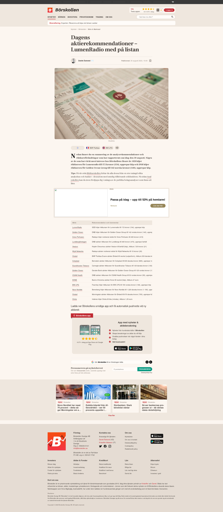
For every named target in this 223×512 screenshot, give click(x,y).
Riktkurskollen (94, 173)
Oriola (74, 299)
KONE (74, 280)
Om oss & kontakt (131, 440)
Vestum (75, 246)
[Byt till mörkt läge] (159, 10)
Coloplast (75, 261)
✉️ (92, 60)
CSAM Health (77, 275)
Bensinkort (102, 473)
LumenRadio (77, 227)
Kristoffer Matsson (106, 442)
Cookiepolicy (129, 446)
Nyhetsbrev (129, 436)
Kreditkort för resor (105, 467)
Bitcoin (153, 467)
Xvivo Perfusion (78, 237)
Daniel (154, 483)
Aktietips (76, 464)
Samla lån (128, 473)
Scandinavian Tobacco (80, 265)
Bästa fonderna (78, 473)
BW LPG (75, 285)
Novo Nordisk (77, 289)
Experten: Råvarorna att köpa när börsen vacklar (73, 23)
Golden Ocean (77, 232)
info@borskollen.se (80, 448)
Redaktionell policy (131, 449)
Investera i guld (156, 473)
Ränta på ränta (53, 473)
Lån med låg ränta (131, 470)
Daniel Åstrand (84, 60)
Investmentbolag (79, 467)
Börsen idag (52, 464)
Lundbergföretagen (79, 241)
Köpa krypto (155, 464)
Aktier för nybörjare (54, 467)
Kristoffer (145, 483)
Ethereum (154, 470)
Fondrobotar (77, 470)
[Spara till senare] (150, 61)
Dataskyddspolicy (146, 372)
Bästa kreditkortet (105, 464)
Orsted (74, 256)
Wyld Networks (77, 251)
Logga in (169, 10)
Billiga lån (128, 467)
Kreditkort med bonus (106, 470)
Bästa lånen (129, 464)
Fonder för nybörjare (54, 470)
